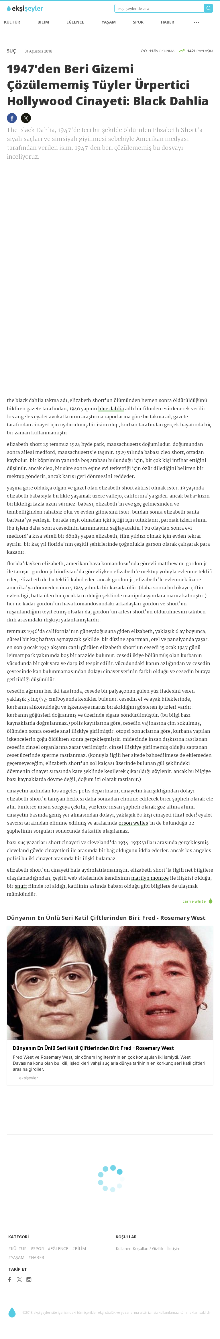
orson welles (133, 823)
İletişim (173, 1248)
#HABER (36, 1257)
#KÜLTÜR (17, 1248)
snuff (21, 886)
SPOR (138, 22)
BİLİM (43, 22)
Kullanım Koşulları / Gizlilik (139, 1248)
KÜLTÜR (12, 22)
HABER (167, 22)
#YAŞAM (16, 1257)
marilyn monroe (150, 878)
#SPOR (37, 1248)
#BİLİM (79, 1248)
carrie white (194, 901)
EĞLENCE (75, 22)
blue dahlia (111, 409)
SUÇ (12, 51)
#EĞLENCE (58, 1248)
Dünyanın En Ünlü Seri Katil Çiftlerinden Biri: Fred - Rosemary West (93, 1048)
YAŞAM (109, 22)
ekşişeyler (32, 8)
